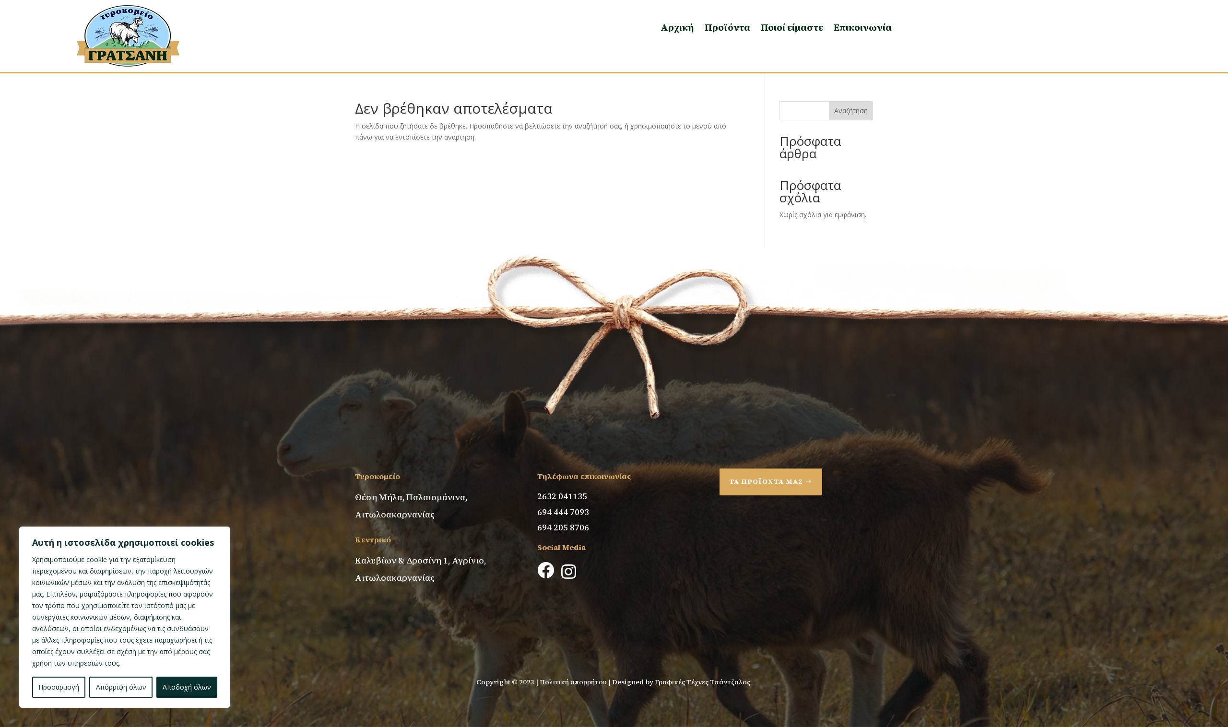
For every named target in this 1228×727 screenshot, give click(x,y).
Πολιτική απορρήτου (573, 682)
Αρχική (677, 27)
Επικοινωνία (863, 27)
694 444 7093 (563, 512)
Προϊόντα (727, 27)
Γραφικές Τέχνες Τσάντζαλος (703, 682)
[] (544, 606)
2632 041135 (562, 496)
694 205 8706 (563, 527)
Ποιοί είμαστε (792, 27)
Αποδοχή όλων (187, 687)
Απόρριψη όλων (121, 687)
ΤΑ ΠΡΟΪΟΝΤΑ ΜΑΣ (766, 481)
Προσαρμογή (58, 687)
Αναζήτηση (851, 110)
